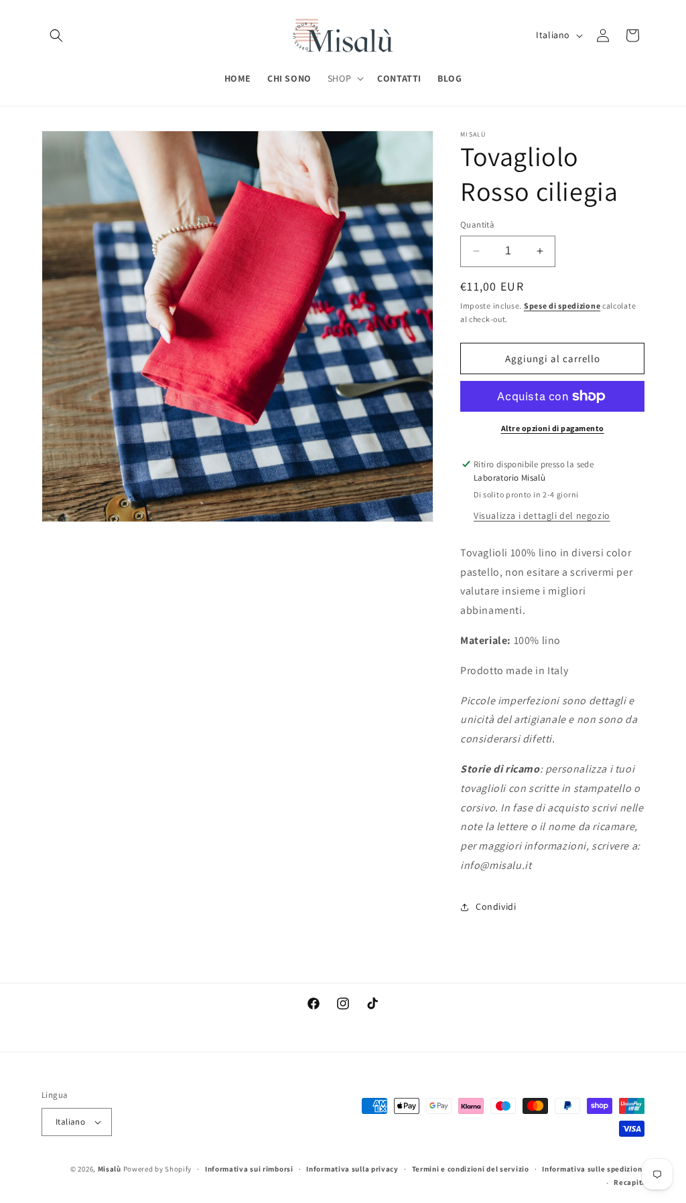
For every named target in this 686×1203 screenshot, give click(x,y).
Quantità (477, 224)
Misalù (109, 1169)
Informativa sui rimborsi (249, 1169)
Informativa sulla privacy (352, 1169)
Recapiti (629, 1182)
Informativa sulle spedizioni (593, 1169)
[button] (56, 35)
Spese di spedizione (562, 306)
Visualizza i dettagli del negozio (542, 515)
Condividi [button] (496, 906)
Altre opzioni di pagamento (552, 428)
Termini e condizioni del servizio (470, 1169)
